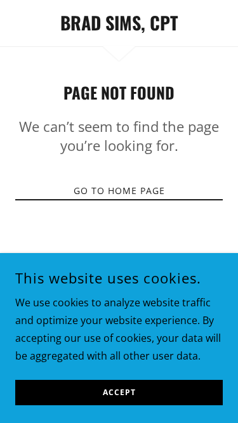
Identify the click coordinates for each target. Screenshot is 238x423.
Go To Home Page (119, 191)
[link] (119, 23)
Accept (119, 392)
